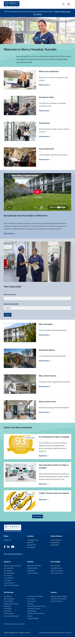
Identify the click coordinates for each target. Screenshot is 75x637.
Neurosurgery (31, 601)
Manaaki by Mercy (56, 568)
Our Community (9, 578)
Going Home (31, 570)
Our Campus (8, 575)
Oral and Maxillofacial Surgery (36, 606)
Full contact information (12, 554)
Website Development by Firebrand (60, 632)
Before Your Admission (34, 565)
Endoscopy (7, 606)
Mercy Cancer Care (57, 573)
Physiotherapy (31, 611)
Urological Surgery (33, 618)
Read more (43, 456)
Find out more (44, 85)
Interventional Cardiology (35, 596)
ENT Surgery (8, 608)
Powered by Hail (44, 632)
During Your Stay (32, 568)
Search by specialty (11, 304)
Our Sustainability (9, 573)
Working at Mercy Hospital (59, 596)
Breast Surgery (8, 601)
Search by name (10, 294)
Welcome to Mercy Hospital (12, 565)
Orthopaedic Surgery (33, 608)
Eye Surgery (7, 611)
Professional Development (59, 599)
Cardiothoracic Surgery (11, 604)
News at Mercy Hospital (11, 585)
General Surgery (9, 613)
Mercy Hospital (55, 565)
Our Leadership (8, 568)
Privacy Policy (8, 624)
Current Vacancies (56, 601)
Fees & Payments (32, 573)
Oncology (30, 604)
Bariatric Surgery (9, 599)
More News (37, 516)
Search (7, 315)
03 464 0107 (7, 540)
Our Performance (9, 583)
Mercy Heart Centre (57, 570)
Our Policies (7, 580)
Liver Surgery (31, 599)
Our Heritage (8, 570)
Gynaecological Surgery (11, 616)
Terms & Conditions (19, 624)
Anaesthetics (8, 596)
